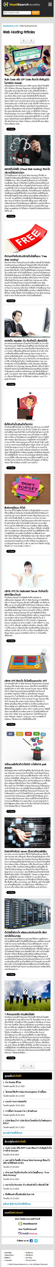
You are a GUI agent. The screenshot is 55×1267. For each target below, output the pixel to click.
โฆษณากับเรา (9, 1255)
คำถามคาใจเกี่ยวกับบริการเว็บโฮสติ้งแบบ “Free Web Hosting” (26, 258)
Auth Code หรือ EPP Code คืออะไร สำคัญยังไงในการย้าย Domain (27, 81)
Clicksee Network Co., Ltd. (22, 1264)
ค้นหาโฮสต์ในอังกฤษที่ (27, 1229)
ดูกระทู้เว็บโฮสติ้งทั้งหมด (12, 1133)
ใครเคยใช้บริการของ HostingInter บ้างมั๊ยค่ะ (26, 1092)
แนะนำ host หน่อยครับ (16, 1101)
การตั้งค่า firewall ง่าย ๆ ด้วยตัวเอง (21, 1111)
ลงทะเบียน (8, 1252)
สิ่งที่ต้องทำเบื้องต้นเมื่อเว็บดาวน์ (19, 424)
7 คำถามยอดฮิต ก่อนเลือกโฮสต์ (19, 1014)
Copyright (8, 1260)
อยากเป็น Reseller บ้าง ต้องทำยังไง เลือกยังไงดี (26, 340)
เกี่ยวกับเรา (29, 1255)
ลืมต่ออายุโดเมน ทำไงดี (15, 507)
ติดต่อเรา (8, 1258)
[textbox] (17, 13)
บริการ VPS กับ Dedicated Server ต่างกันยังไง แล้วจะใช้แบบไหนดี (26, 593)
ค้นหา (35, 13)
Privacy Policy (31, 1260)
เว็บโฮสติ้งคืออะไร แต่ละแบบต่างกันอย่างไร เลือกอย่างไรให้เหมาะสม (26, 934)
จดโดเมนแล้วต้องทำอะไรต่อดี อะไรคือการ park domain (25, 766)
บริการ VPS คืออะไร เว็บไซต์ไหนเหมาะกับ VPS (26, 680)
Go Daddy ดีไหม (13, 1082)
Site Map (29, 1258)
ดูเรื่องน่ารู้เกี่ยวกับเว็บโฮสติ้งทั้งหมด (17, 1204)
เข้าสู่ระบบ (29, 1252)
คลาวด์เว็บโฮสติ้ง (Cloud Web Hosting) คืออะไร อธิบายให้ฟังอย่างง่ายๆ (27, 170)
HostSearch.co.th (10, 26)
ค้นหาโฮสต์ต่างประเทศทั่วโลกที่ (27, 1219)
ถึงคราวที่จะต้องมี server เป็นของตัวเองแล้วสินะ (26, 851)
